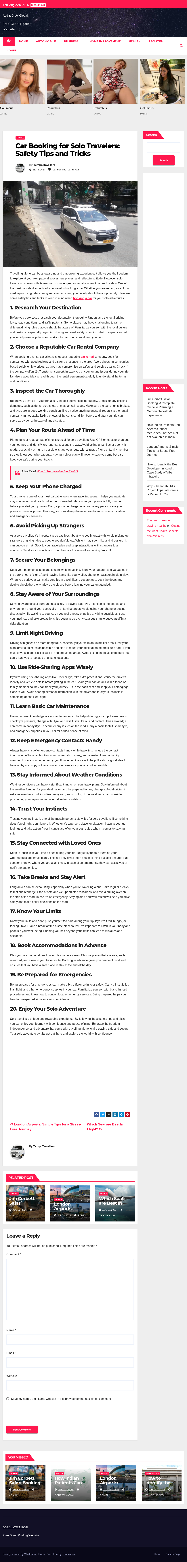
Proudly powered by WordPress (20, 1554)
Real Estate (152, 1473)
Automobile (46, 41)
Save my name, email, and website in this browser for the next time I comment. (61, 1398)
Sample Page (173, 1554)
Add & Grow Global (15, 15)
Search (151, 135)
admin (81, 1215)
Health (135, 41)
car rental (73, 169)
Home (23, 41)
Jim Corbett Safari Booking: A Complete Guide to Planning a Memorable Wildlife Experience (161, 407)
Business (72, 41)
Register (156, 41)
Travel (20, 138)
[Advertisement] (70, 1076)
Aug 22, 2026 (21, 1489)
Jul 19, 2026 (111, 1489)
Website (11, 1375)
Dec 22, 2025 (157, 1489)
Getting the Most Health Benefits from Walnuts (163, 531)
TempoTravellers (44, 165)
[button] (181, 45)
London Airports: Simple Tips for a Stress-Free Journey (163, 450)
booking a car (82, 298)
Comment (13, 1254)
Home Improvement (105, 41)
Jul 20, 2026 (66, 1489)
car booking (59, 169)
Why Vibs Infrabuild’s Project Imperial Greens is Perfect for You (162, 490)
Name (11, 1330)
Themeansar (68, 1554)
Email (11, 1353)
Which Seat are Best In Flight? (57, 471)
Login (11, 50)
